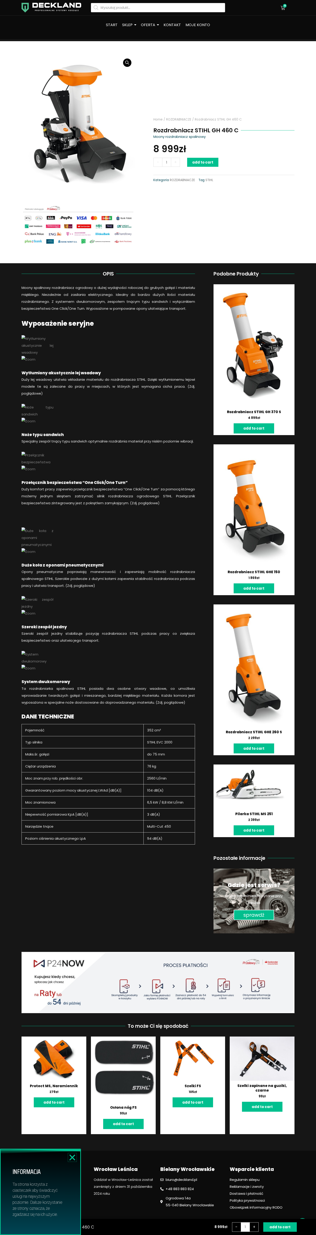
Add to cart (202, 162)
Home (158, 119)
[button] (72, 1157)
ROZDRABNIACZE (178, 119)
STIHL (209, 180)
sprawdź (253, 915)
